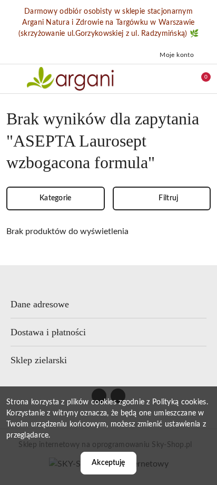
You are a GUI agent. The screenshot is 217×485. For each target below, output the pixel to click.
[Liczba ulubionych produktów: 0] (176, 79)
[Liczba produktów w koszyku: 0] (198, 79)
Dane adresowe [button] (40, 304)
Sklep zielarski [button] (39, 360)
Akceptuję (108, 463)
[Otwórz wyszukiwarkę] (154, 79)
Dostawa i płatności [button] (48, 332)
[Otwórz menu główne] (12, 79)
